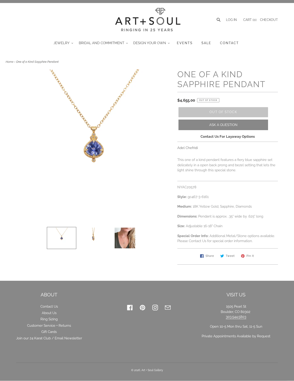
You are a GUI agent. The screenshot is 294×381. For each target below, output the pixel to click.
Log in (231, 20)
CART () (249, 20)
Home (9, 61)
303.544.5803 (236, 317)
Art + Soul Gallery (152, 370)
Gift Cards (49, 332)
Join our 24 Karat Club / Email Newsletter (49, 338)
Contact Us (49, 306)
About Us (49, 313)
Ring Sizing (49, 319)
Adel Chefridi (187, 148)
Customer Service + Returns (49, 326)
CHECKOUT (269, 20)
